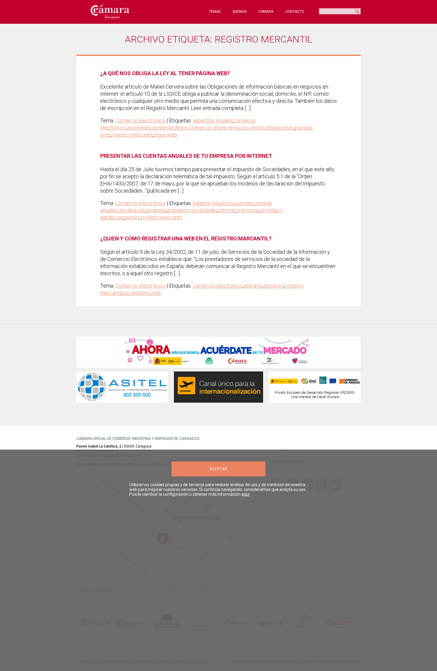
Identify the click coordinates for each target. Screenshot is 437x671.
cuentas (243, 203)
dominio (253, 286)
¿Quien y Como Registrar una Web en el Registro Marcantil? (185, 238)
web (156, 293)
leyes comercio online (201, 128)
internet (166, 128)
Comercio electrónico (140, 120)
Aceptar (218, 469)
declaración (132, 210)
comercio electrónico (218, 286)
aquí (245, 494)
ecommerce (142, 128)
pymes (132, 217)
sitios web (165, 135)
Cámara (265, 12)
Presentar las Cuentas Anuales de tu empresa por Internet (186, 156)
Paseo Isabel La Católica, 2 (98, 446)
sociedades (136, 293)
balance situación (213, 203)
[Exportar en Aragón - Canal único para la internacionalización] (218, 387)
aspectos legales (212, 120)
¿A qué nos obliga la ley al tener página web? (165, 73)
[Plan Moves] (315, 387)
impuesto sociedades (193, 210)
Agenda (239, 12)
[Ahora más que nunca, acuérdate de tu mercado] (218, 352)
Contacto (294, 12)
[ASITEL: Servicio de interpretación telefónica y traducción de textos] (122, 387)
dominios (273, 286)
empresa (157, 210)
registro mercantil (131, 135)
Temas (215, 12)
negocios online (245, 128)
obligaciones (279, 128)
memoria (248, 210)
